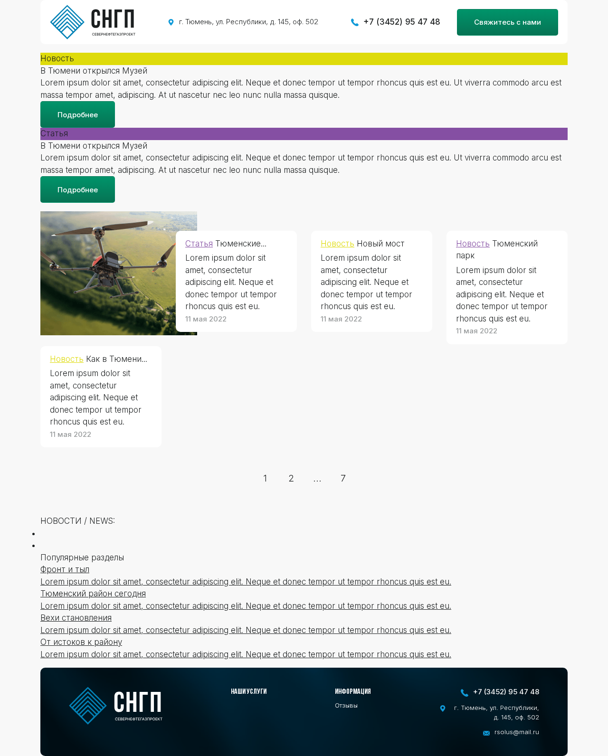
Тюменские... (240, 243)
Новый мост (381, 243)
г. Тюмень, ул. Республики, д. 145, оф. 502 (249, 21)
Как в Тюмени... (116, 359)
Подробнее (77, 114)
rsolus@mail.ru (516, 732)
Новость (67, 359)
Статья (199, 243)
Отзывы (346, 705)
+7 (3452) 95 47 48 (401, 22)
